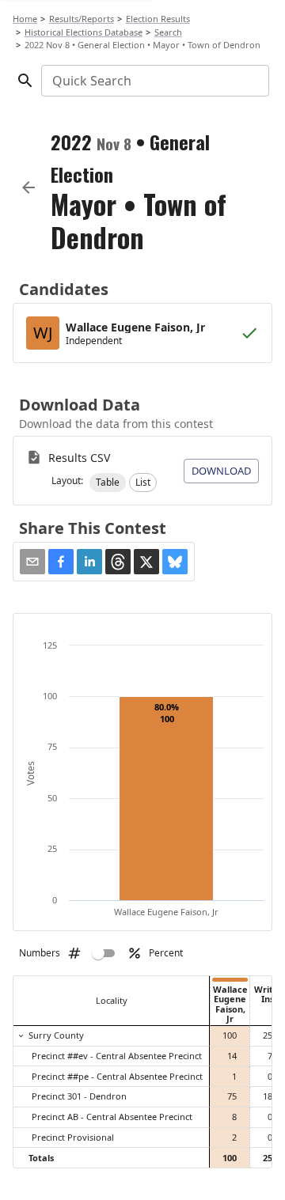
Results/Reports (81, 19)
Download (221, 471)
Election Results (158, 19)
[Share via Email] (32, 561)
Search (168, 32)
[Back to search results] (28, 187)
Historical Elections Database (83, 32)
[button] (107, 482)
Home (25, 19)
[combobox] (154, 81)
